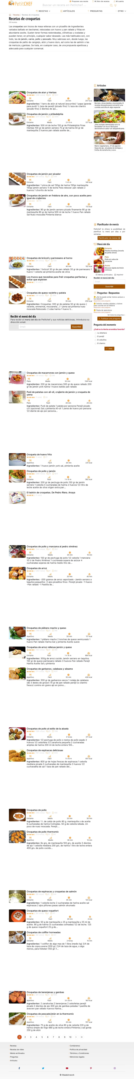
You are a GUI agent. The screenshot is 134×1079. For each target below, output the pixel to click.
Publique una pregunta (110, 318)
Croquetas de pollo (37, 810)
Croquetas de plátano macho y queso (46, 628)
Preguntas (96, 11)
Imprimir (119, 275)
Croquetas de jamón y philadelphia (45, 114)
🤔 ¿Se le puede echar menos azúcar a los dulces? (109, 298)
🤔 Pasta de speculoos (103, 310)
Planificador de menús (108, 238)
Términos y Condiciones (79, 1053)
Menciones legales (77, 1057)
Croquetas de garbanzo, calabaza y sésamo (50, 668)
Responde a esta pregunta (102, 301)
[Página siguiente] (76, 1037)
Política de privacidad (78, 1050)
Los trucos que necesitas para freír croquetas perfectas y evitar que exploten (57, 278)
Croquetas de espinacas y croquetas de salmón (52, 891)
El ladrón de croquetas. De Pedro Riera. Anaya (51, 492)
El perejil (100, 336)
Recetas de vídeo (17, 1050)
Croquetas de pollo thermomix (43, 831)
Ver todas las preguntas (116, 315)
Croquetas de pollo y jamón (41, 471)
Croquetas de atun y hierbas (41, 92)
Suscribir (76, 327)
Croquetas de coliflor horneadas (44, 932)
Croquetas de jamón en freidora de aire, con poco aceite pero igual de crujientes (59, 197)
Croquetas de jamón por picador (44, 174)
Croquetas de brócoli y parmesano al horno (49, 258)
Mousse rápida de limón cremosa (114, 269)
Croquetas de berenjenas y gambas (45, 992)
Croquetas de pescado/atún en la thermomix (50, 1014)
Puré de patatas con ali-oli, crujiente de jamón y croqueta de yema (58, 393)
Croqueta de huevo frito (39, 454)
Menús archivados (105, 275)
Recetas (43, 11)
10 (70, 1037)
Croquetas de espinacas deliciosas (45, 750)
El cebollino (101, 340)
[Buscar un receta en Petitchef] (111, 5)
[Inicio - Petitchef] (10, 15)
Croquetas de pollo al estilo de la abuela (47, 728)
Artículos (69, 11)
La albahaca (102, 333)
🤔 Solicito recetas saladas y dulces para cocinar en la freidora (108, 304)
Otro (120, 11)
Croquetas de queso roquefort (43, 910)
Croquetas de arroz (37, 568)
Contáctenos (75, 1046)
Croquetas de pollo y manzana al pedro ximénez (52, 546)
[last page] (81, 1037)
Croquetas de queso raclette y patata (46, 292)
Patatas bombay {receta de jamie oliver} (114, 252)
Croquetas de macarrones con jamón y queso (51, 372)
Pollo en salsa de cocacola (111, 260)
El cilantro (101, 343)
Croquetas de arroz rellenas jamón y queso (49, 647)
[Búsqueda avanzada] (115, 6)
